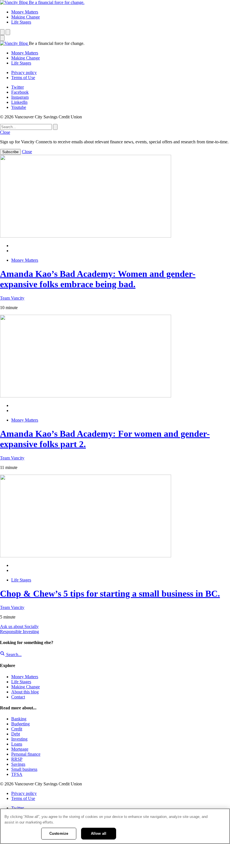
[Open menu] (8, 32)
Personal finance (25, 754)
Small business (24, 769)
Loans (16, 744)
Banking (18, 718)
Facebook (20, 92)
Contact (18, 696)
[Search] (2, 32)
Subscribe (10, 152)
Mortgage (19, 749)
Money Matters (24, 12)
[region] (115, 826)
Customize (58, 833)
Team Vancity (12, 298)
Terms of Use (23, 77)
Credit (16, 728)
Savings (18, 764)
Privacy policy (24, 72)
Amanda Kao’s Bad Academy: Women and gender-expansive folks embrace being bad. (98, 279)
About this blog (25, 691)
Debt (15, 734)
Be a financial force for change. (56, 2)
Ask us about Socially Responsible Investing (19, 629)
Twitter (17, 87)
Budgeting (20, 723)
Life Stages (21, 22)
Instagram (20, 97)
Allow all (98, 833)
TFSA (16, 774)
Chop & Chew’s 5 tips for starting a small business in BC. (110, 593)
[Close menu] (2, 38)
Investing (19, 739)
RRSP (16, 759)
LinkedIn (19, 102)
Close (5, 132)
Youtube (18, 107)
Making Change (25, 17)
